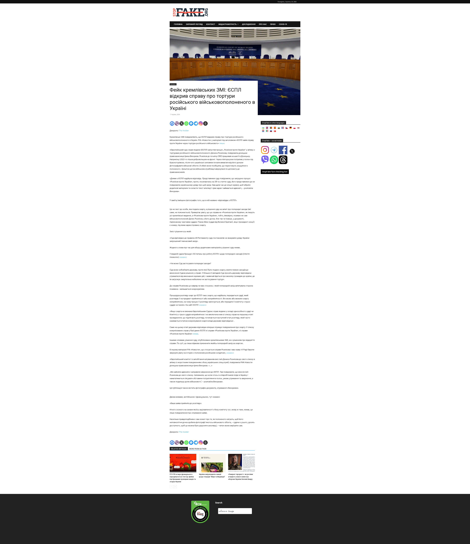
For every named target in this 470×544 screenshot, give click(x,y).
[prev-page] (171, 486)
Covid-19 (283, 24)
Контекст (210, 24)
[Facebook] (172, 123)
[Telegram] (196, 123)
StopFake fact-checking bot (274, 171)
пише (221, 143)
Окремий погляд (194, 24)
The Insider (184, 130)
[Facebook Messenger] (191, 123)
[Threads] (205, 123)
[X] (181, 123)
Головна (178, 24)
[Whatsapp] (186, 123)
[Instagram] (201, 123)
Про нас (263, 24)
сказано (182, 257)
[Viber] (177, 123)
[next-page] (175, 486)
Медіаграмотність (227, 24)
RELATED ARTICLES (178, 449)
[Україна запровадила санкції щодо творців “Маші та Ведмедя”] (212, 463)
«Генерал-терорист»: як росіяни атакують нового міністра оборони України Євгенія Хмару (240, 476)
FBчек (273, 24)
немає (195, 334)
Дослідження (248, 24)
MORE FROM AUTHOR (197, 449)
